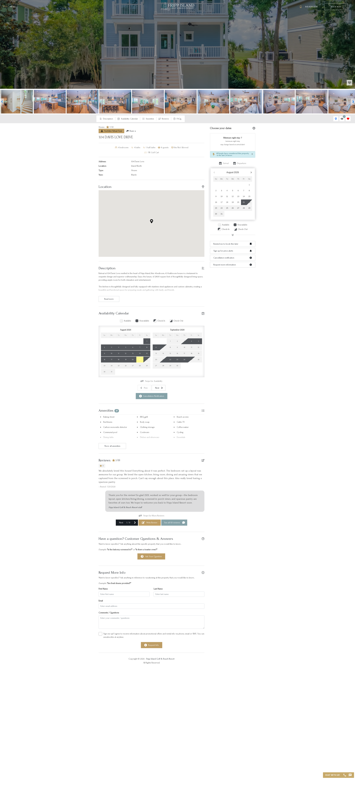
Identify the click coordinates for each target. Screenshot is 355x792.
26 (233, 208)
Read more (109, 299)
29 (249, 208)
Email (101, 600)
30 (216, 214)
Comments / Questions (109, 612)
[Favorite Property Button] (349, 82)
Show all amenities (112, 446)
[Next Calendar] (251, 172)
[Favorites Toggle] (348, 118)
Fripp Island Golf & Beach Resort (160, 659)
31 (222, 214)
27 (238, 208)
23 (216, 208)
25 (227, 208)
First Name (103, 589)
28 (244, 208)
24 (222, 208)
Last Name (158, 589)
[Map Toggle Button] (335, 118)
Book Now (336, 7)
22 (249, 202)
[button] (2, 101)
